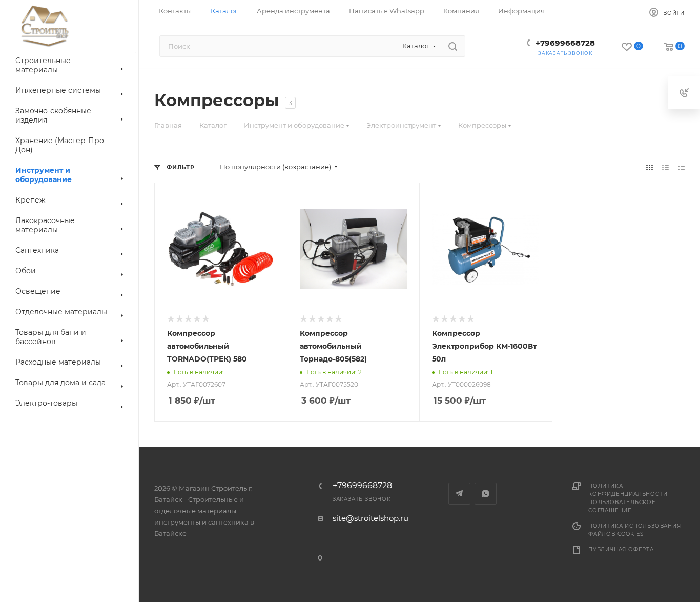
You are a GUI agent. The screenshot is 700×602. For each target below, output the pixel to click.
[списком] (665, 166)
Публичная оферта (621, 549)
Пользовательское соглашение (622, 506)
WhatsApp (486, 494)
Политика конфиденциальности (627, 490)
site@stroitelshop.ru (370, 518)
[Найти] (452, 46)
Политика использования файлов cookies (634, 530)
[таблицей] (681, 166)
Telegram (459, 494)
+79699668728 (565, 43)
